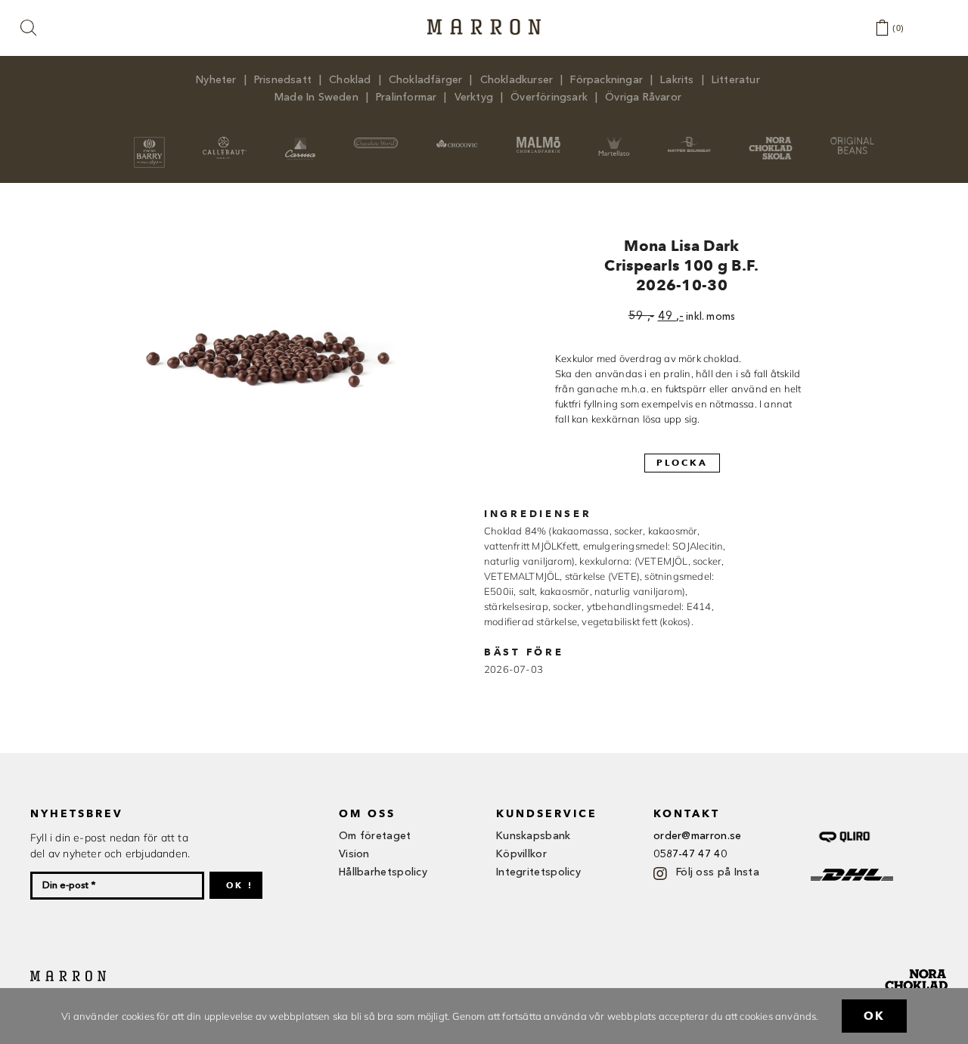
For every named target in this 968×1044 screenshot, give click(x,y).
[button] (29, 28)
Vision (354, 854)
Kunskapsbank (533, 836)
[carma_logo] (299, 141)
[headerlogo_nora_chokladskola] (771, 141)
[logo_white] (376, 142)
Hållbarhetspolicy (383, 872)
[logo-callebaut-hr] (225, 141)
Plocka (682, 462)
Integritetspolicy (538, 872)
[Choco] (457, 142)
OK (874, 1016)
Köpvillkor (521, 854)
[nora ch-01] (918, 966)
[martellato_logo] (613, 141)
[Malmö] (538, 141)
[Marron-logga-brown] (484, 23)
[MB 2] (690, 141)
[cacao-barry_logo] (149, 141)
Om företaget (375, 836)
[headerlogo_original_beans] (852, 141)
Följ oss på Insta (717, 872)
